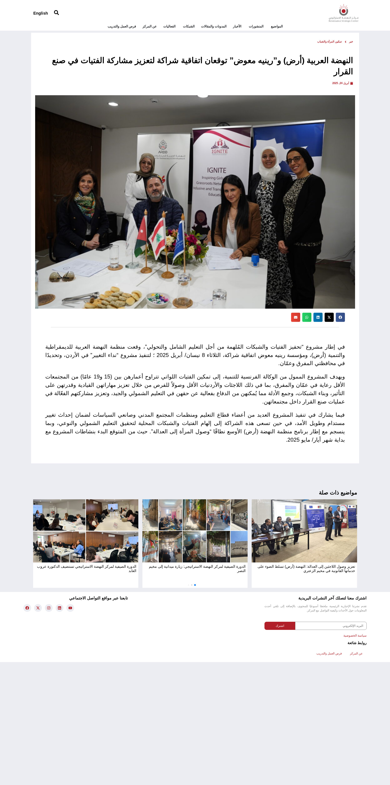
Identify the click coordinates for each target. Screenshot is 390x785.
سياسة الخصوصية (355, 635)
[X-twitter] (38, 608)
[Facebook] (27, 608)
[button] (340, 317)
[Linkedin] (59, 608)
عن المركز (356, 653)
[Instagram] (49, 608)
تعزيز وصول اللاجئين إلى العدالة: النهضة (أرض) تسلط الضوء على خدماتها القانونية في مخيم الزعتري (306, 568)
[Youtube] (70, 608)
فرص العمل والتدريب (329, 653)
